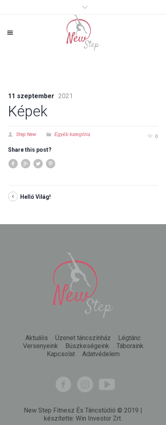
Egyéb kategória (72, 134)
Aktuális (36, 338)
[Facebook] (63, 384)
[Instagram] (85, 384)
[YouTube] (107, 384)
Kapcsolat (61, 354)
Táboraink (129, 346)
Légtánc (129, 338)
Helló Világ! (35, 197)
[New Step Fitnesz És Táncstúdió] (83, 32)
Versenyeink (40, 346)
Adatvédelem (101, 354)
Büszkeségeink (87, 346)
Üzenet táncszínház (83, 338)
